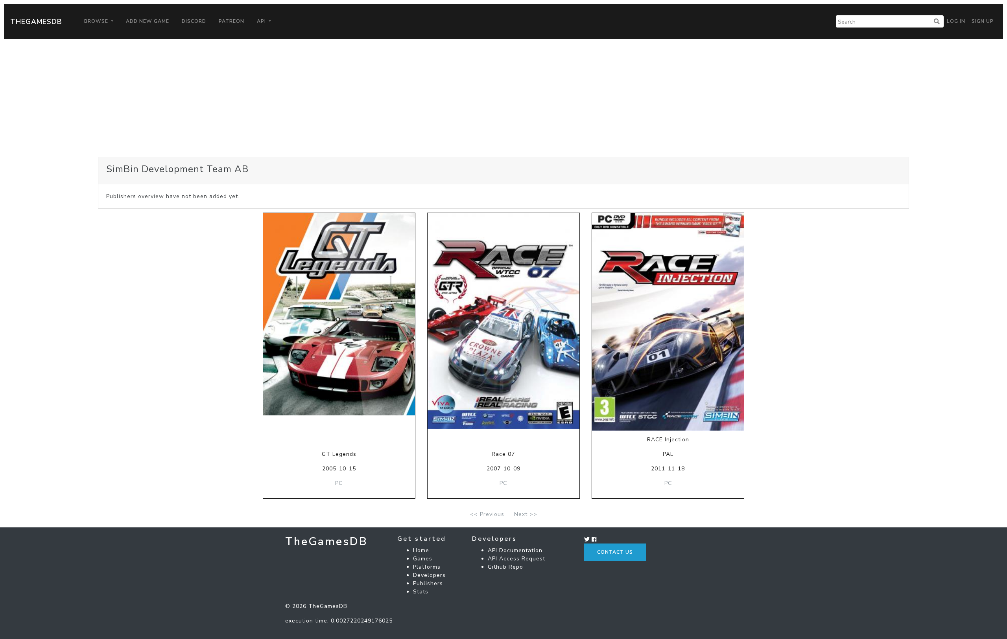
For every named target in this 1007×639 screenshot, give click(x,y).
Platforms (427, 567)
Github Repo (505, 567)
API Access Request (516, 558)
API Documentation (515, 550)
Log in (956, 21)
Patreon (231, 21)
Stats (420, 591)
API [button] (262, 21)
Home (421, 550)
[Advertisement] (503, 98)
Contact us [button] (615, 552)
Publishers (428, 583)
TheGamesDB (36, 21)
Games (422, 558)
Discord (194, 21)
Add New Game (147, 21)
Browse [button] (97, 21)
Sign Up (983, 21)
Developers (429, 575)
